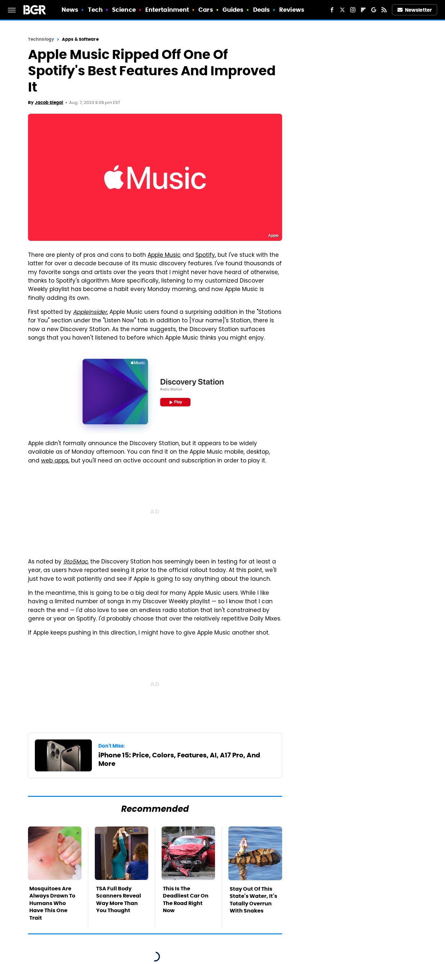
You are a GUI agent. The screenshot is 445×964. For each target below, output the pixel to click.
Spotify (205, 255)
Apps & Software (80, 39)
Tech (95, 9)
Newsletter (418, 10)
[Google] (373, 9)
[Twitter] (342, 9)
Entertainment (167, 9)
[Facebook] (332, 9)
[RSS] (384, 9)
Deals (261, 9)
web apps (54, 461)
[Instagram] (352, 9)
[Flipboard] (363, 9)
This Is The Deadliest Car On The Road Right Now (185, 899)
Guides (233, 9)
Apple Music (164, 255)
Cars (205, 9)
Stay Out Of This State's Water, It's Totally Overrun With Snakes (253, 899)
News (70, 9)
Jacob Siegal (49, 102)
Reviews (291, 9)
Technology (41, 39)
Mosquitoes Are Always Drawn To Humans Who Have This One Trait (52, 903)
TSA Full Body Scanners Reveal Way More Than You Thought (118, 899)
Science (124, 9)
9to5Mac (75, 562)
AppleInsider (90, 312)
